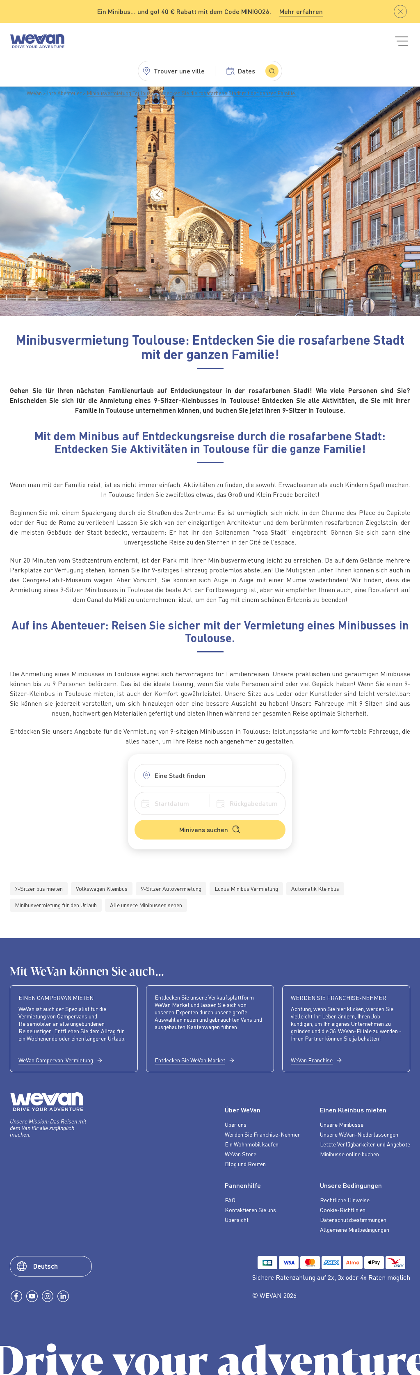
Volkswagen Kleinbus (102, 888)
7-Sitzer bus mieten (39, 888)
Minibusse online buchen (349, 1154)
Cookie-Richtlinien (342, 1209)
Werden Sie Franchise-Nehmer (262, 1134)
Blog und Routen (245, 1163)
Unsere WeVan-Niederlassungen (359, 1134)
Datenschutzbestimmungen (353, 1219)
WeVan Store (240, 1154)
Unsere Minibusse (341, 1124)
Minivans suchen (203, 829)
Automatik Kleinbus (315, 888)
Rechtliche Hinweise (345, 1200)
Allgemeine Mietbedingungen (354, 1229)
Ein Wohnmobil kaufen (251, 1144)
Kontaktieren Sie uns (250, 1209)
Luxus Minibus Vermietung (246, 888)
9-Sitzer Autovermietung (171, 888)
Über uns (236, 1124)
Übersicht (237, 1219)
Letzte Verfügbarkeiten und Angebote (365, 1144)
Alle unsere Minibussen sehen (146, 904)
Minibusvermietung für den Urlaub (56, 904)
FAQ (230, 1200)
